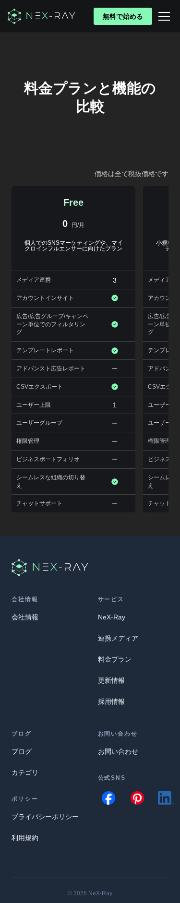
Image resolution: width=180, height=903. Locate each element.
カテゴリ (25, 772)
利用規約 (25, 838)
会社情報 (25, 617)
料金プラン (115, 659)
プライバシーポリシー (45, 816)
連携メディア (118, 638)
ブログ (22, 751)
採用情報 (111, 701)
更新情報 (111, 680)
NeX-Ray (111, 617)
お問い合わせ (118, 751)
